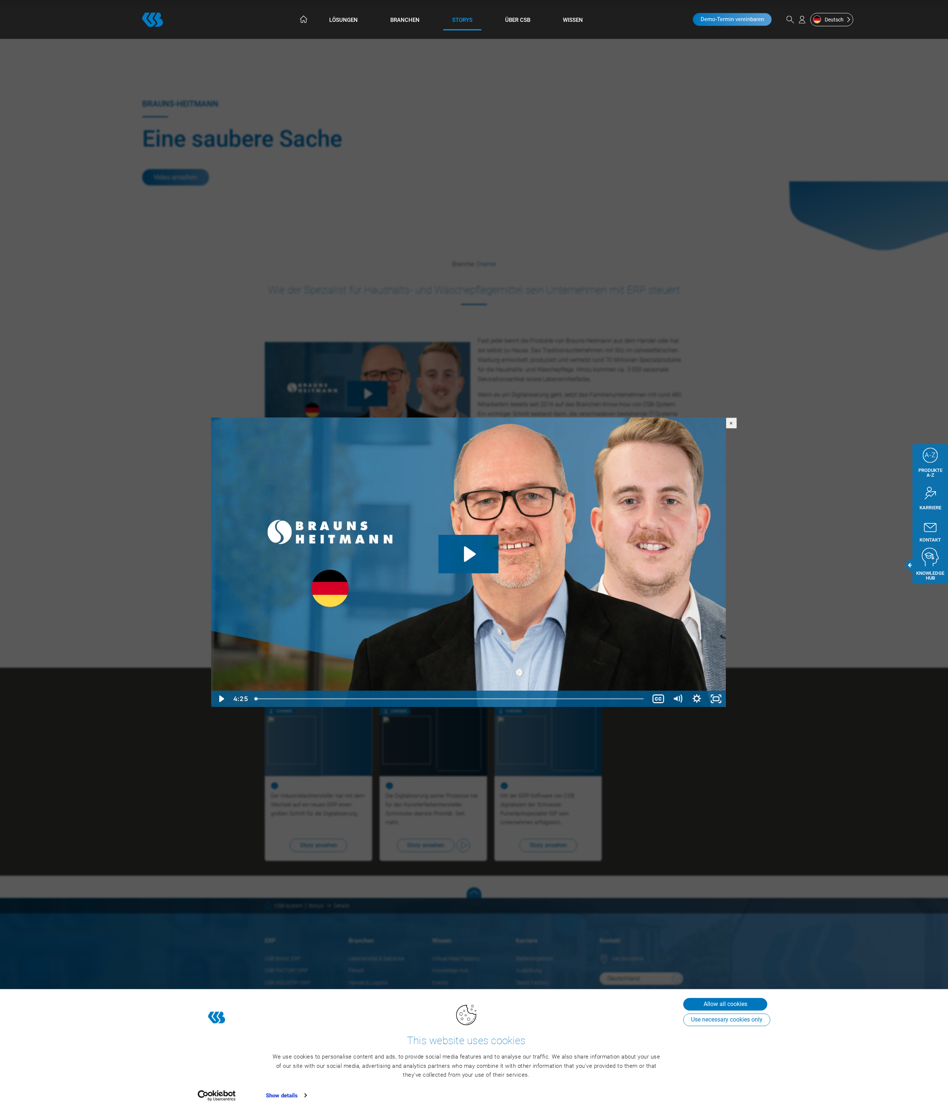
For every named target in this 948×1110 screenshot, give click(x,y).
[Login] (802, 19)
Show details (282, 1095)
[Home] (303, 19)
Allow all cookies (725, 1003)
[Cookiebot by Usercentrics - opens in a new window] (216, 1095)
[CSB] (152, 19)
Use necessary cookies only (726, 1019)
